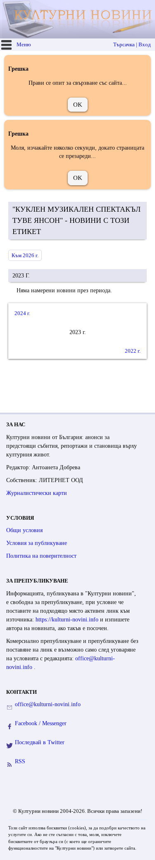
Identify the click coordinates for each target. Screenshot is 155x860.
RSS (20, 761)
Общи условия (24, 530)
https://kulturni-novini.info (68, 619)
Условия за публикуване (36, 543)
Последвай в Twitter (39, 742)
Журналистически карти (36, 493)
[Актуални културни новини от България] (78, 19)
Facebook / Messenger (41, 723)
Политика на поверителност (41, 556)
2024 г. (22, 313)
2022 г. (133, 351)
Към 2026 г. (25, 255)
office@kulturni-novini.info (48, 704)
